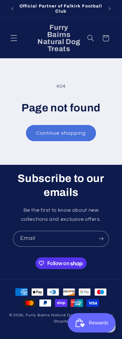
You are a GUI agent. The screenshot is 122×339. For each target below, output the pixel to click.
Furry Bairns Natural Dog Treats (57, 315)
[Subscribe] (101, 239)
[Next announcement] (109, 9)
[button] (13, 38)
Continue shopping (61, 133)
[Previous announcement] (12, 9)
